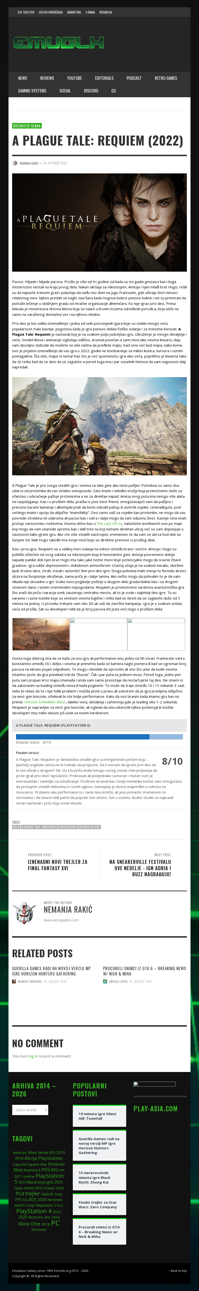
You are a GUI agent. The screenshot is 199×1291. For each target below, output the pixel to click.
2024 (55, 1217)
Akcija (31, 1158)
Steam (49, 1187)
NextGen (20, 1152)
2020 (42, 1199)
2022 (16, 827)
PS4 (20, 1193)
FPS (18, 1199)
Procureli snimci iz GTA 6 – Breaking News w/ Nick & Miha (144, 971)
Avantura (32, 1170)
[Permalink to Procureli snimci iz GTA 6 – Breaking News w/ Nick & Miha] (145, 1010)
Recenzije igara (27, 125)
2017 (18, 1176)
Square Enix (37, 1164)
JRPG (39, 1188)
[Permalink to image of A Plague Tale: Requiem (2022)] (99, 221)
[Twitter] (166, 12)
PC (55, 1223)
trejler (32, 1193)
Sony (58, 1194)
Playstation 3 (45, 1205)
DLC (60, 1205)
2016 (19, 1158)
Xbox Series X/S (41, 1152)
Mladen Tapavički (30, 981)
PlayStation (50, 1158)
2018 (45, 1224)
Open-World (24, 1187)
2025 (32, 1199)
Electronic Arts (39, 1217)
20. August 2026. (56, 981)
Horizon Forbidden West (45, 701)
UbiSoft (47, 1194)
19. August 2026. (141, 981)
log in (33, 1056)
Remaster (39, 1229)
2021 (58, 1182)
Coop (30, 1205)
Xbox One (29, 1223)
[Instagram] (157, 12)
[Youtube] (175, 12)
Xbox (18, 1170)
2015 (22, 1182)
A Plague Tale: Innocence (39, 827)
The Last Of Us (109, 523)
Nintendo (56, 1164)
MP (62, 1170)
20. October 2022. (55, 163)
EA (25, 1199)
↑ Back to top (177, 1270)
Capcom (19, 1164)
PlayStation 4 (34, 1211)
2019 (60, 1152)
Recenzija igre (90, 827)
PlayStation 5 (67, 827)
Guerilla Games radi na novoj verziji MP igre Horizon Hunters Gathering (51, 971)
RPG (54, 1170)
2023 (22, 1217)
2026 (60, 1187)
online (29, 1176)
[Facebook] (147, 12)
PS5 (45, 1169)
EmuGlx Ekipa (118, 981)
